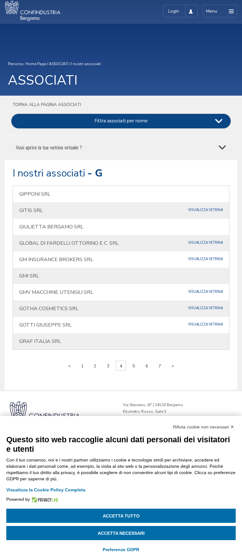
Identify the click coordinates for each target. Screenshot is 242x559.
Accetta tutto (121, 515)
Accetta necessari (121, 533)
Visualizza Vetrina (205, 209)
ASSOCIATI (58, 63)
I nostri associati (86, 63)
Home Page (36, 63)
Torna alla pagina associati (46, 105)
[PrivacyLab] (44, 499)
